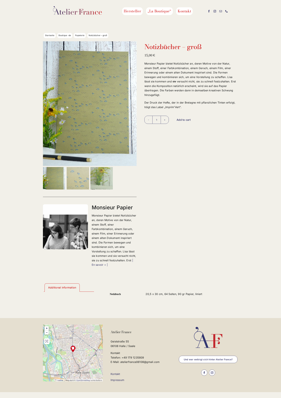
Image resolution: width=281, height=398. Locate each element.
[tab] (62, 287)
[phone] (226, 11)
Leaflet (60, 380)
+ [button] (47, 328)
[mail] (220, 11)
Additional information (62, 287)
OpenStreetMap (83, 380)
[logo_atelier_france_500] (77, 7)
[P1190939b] (90, 103)
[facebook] (209, 11)
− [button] (47, 332)
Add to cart (184, 119)
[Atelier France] (73, 349)
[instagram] (215, 11)
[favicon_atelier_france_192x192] (208, 325)
